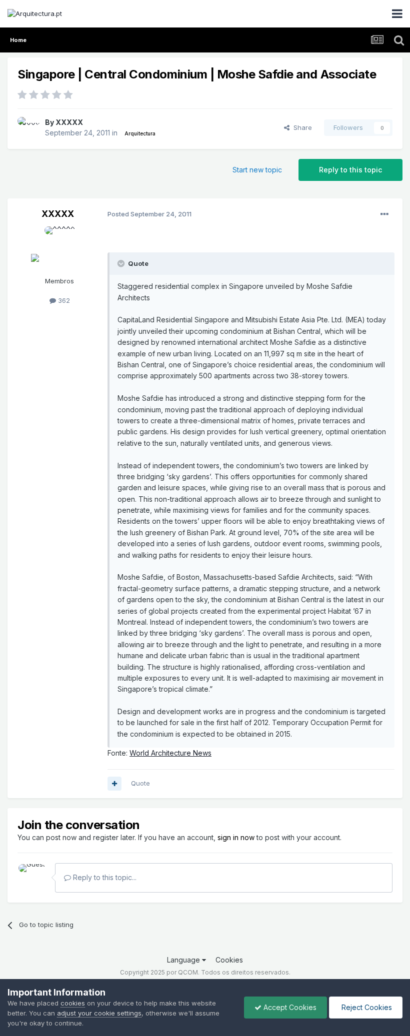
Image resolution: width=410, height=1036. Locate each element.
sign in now (236, 837)
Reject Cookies (366, 1007)
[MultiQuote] (115, 784)
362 (63, 300)
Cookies (229, 960)
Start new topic (257, 169)
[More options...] (384, 214)
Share (301, 127)
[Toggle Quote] (122, 263)
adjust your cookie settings (99, 1013)
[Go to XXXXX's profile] (29, 128)
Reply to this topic (350, 169)
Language (184, 960)
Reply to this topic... (103, 877)
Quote (140, 783)
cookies (72, 1003)
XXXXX (69, 122)
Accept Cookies (289, 1007)
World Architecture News (171, 753)
